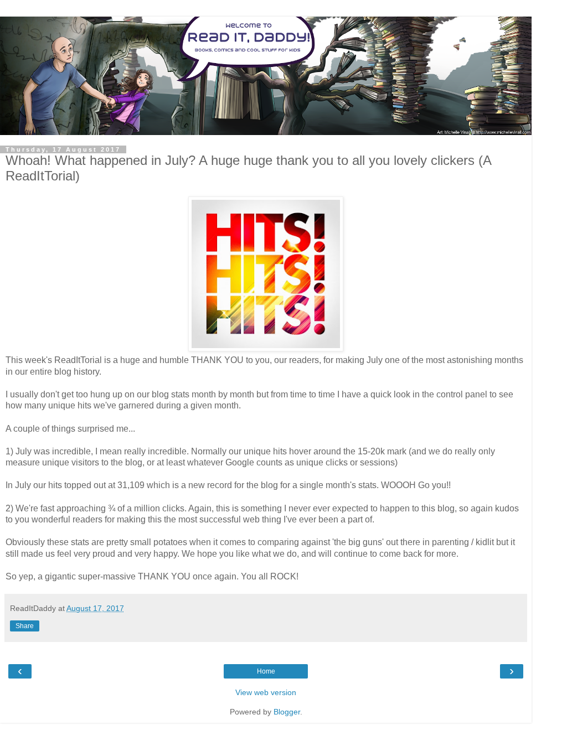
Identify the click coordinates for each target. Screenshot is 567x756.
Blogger (287, 711)
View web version (265, 692)
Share (25, 626)
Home (266, 671)
